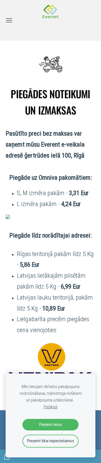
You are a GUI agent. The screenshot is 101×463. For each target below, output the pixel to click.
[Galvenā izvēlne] (9, 20)
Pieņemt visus (50, 424)
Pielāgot (51, 406)
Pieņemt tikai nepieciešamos (50, 440)
